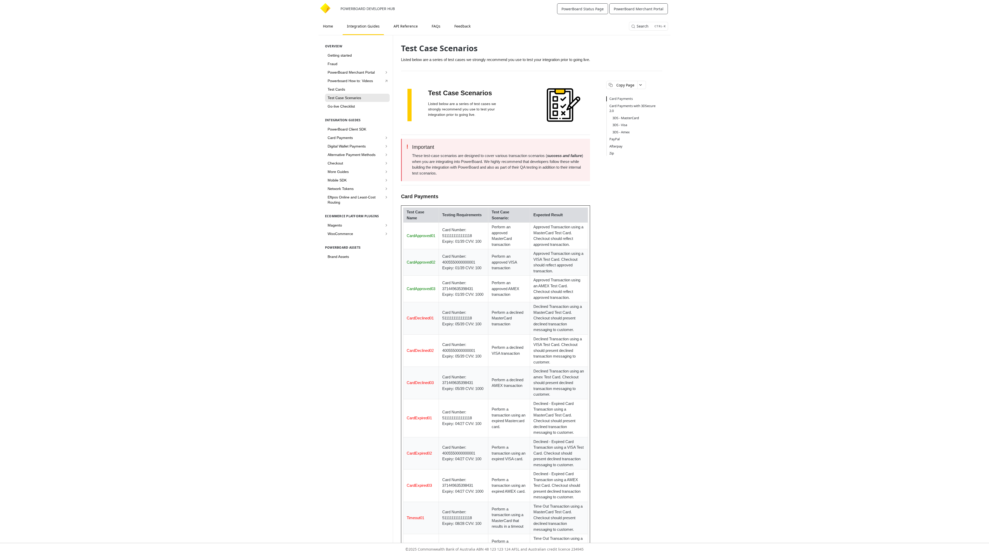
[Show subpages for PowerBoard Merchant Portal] (386, 72)
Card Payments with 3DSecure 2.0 (632, 108)
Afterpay (616, 146)
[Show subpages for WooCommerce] (386, 234)
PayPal (614, 139)
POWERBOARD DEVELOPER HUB (367, 8)
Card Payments (621, 98)
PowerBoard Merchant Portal (638, 8)
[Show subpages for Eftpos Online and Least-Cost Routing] (386, 197)
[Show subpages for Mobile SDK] (386, 180)
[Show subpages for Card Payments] (386, 138)
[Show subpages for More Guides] (386, 172)
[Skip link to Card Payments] (399, 196)
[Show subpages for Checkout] (386, 163)
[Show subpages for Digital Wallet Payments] (386, 146)
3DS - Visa (619, 125)
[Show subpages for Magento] (386, 225)
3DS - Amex (621, 132)
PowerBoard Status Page (582, 8)
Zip (611, 153)
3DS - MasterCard (625, 118)
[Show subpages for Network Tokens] (386, 189)
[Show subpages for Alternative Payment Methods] (386, 155)
